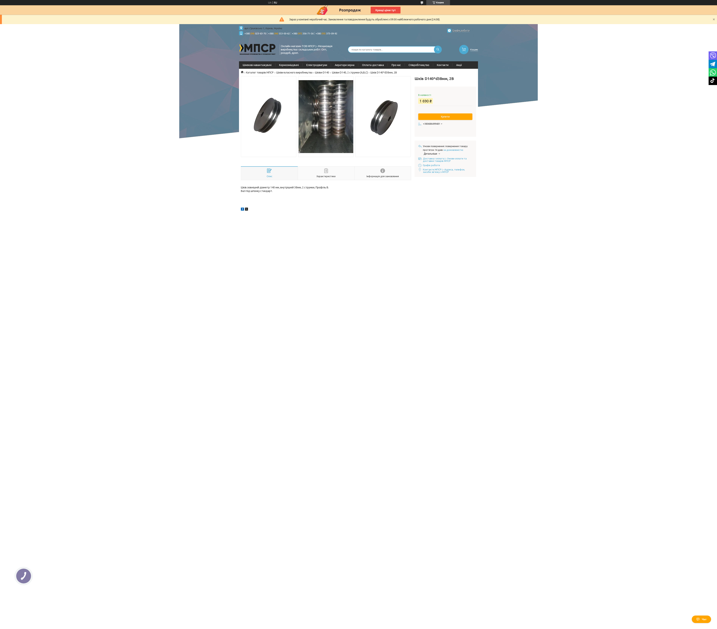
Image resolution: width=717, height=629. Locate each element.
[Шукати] (438, 49)
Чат (704, 619)
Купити (445, 116)
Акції (459, 65)
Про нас (396, 65)
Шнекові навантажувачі (257, 65)
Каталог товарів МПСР (260, 72)
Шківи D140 (322, 72)
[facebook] (242, 209)
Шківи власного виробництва (294, 72)
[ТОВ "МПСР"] (257, 49)
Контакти (442, 65)
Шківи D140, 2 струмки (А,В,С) (350, 72)
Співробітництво (419, 65)
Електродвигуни (316, 65)
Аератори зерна (344, 65)
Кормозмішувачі (289, 65)
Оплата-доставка (373, 65)
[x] (246, 209)
